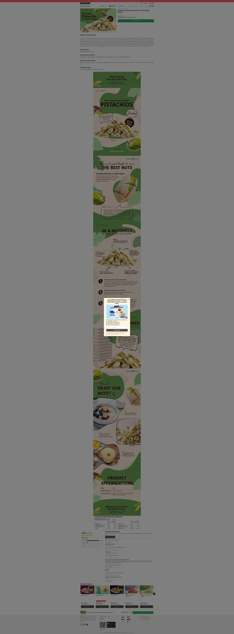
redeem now (117, 330)
